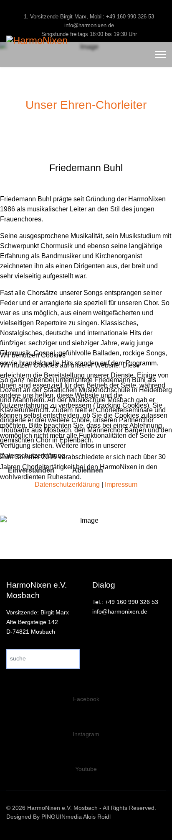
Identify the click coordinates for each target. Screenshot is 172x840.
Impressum (121, 484)
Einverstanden (31, 470)
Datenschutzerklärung (67, 484)
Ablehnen (87, 470)
